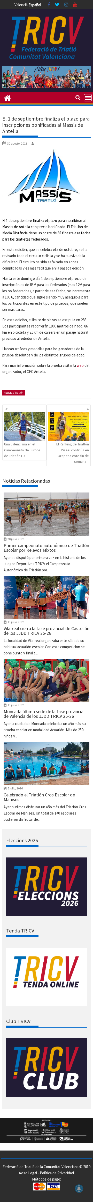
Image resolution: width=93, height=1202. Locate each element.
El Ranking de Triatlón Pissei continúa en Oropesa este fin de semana (72, 453)
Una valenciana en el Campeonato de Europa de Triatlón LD (22, 450)
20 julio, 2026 (15, 539)
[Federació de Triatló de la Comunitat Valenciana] (7, 97)
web (80, 365)
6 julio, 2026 (15, 788)
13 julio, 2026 (15, 622)
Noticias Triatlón (13, 392)
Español (34, 4)
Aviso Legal (28, 1172)
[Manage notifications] (79, 1188)
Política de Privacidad (57, 1172)
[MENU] (88, 97)
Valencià (21, 4)
